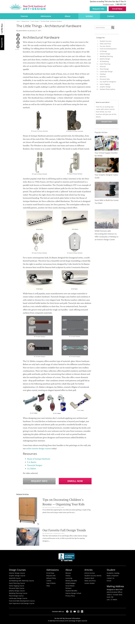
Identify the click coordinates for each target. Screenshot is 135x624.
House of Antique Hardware (38, 459)
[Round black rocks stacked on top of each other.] (107, 190)
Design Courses (17, 569)
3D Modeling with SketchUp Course (21, 581)
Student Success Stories (92, 576)
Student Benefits (71, 591)
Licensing (68, 578)
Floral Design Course (16, 596)
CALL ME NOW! (2, 28)
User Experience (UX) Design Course (21, 603)
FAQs (48, 586)
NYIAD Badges (70, 583)
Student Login (108, 4)
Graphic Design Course (17, 576)
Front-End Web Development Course (22, 601)
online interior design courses (38, 448)
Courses (24, 16)
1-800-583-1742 (120, 4)
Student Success (105, 41)
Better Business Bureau (67, 558)
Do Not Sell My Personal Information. (68, 618)
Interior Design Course (17, 573)
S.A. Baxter (31, 462)
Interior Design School (73, 593)
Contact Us (110, 578)
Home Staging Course (16, 586)
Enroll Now (75, 481)
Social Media (69, 586)
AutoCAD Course (15, 578)
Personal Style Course (16, 588)
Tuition (48, 581)
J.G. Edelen (31, 468)
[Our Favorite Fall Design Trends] (27, 536)
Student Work (89, 578)
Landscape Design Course (18, 598)
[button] (18, 35)
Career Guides (89, 583)
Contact (110, 16)
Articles (89, 16)
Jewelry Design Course (17, 591)
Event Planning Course (17, 583)
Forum (109, 581)
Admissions (46, 16)
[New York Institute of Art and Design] (27, 6)
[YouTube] (75, 611)
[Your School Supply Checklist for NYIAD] (107, 143)
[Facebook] (67, 611)
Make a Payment (112, 576)
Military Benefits (71, 581)
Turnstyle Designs (34, 465)
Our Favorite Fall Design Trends (64, 530)
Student (111, 569)
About (67, 16)
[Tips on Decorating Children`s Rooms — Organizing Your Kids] (27, 510)
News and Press (105, 44)
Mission (68, 573)
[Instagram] (78, 611)
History (67, 576)
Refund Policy (51, 578)
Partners (68, 588)
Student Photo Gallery (107, 89)
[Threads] (71, 611)
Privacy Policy (70, 596)
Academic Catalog (113, 573)
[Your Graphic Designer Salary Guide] (107, 165)
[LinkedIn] (82, 611)
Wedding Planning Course (18, 593)
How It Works (51, 583)
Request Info (98, 8)
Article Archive (89, 573)
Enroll (117, 8)
